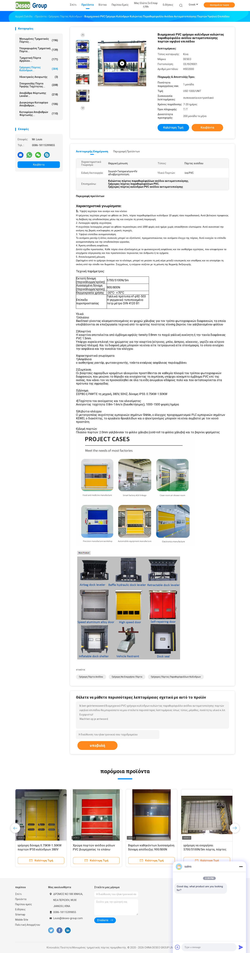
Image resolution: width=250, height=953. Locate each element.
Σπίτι (18, 894)
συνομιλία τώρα (219, 4)
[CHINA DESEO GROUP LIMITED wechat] (38, 155)
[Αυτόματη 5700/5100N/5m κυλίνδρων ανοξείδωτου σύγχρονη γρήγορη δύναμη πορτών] (151, 815)
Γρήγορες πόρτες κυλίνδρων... (38, 69)
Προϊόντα (20, 899)
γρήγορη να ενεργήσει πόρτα (127, 677)
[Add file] (177, 947)
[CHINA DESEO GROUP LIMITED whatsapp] (29, 155)
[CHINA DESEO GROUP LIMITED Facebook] (59, 930)
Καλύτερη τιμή (173, 127)
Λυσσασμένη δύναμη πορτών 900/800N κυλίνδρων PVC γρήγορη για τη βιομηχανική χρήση (41, 849)
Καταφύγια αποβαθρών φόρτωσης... (38, 113)
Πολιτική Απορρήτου (27, 924)
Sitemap (20, 914)
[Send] (241, 947)
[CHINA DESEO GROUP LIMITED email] (20, 155)
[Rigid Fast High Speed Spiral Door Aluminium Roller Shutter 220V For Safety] (122, 63)
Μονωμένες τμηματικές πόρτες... (38, 40)
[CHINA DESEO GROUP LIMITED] (31, 5)
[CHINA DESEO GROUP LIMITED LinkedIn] (68, 930)
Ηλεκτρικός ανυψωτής (38, 76)
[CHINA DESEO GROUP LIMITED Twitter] (51, 930)
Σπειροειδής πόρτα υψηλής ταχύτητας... (38, 85)
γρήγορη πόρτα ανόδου (91, 677)
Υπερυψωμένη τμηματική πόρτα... (38, 50)
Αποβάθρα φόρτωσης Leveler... (38, 94)
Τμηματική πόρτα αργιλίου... (38, 59)
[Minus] (241, 866)
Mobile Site (21, 919)
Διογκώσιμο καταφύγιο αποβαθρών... (38, 104)
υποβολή (97, 745)
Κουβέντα (38, 164)
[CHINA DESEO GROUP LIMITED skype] (47, 155)
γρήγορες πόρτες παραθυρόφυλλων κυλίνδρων (176, 677)
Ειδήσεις (20, 909)
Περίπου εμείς (23, 904)
